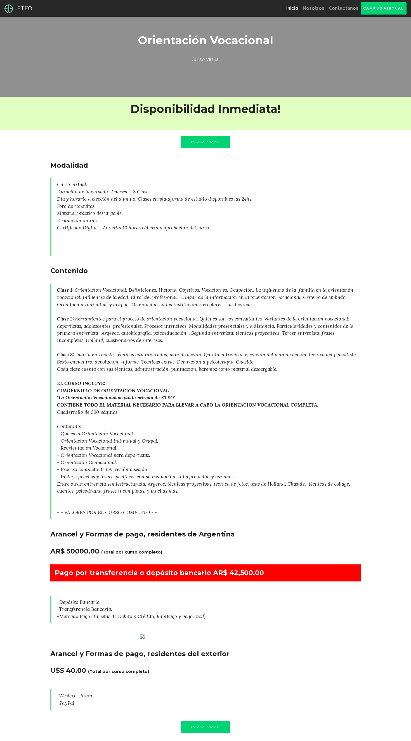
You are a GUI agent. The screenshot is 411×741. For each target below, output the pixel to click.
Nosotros (313, 8)
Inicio (293, 8)
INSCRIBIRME (205, 142)
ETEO (24, 8)
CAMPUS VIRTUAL (383, 8)
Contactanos (343, 8)
